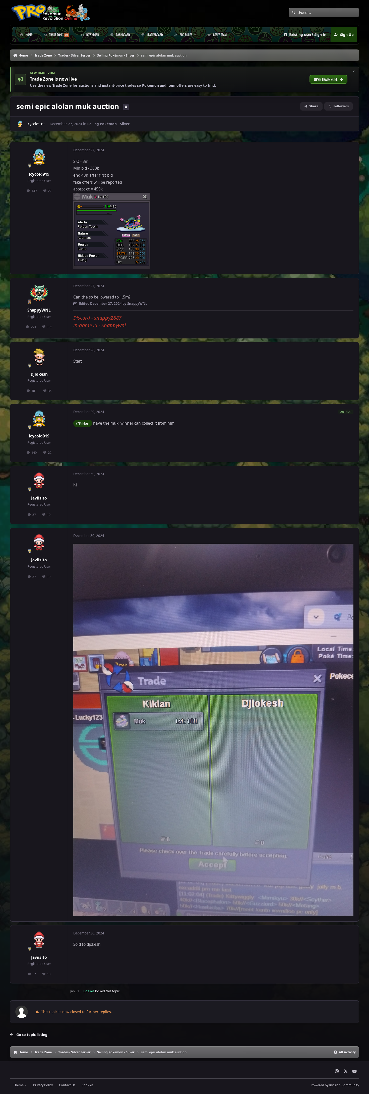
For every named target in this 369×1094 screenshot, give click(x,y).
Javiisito (39, 498)
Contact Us (67, 1085)
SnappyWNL (39, 310)
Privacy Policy (43, 1085)
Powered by (335, 1085)
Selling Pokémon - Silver (108, 123)
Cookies (87, 1085)
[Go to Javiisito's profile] (39, 481)
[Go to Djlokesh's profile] (39, 357)
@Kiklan (82, 423)
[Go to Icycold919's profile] (20, 124)
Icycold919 (35, 123)
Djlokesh (39, 374)
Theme (18, 1085)
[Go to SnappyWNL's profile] (39, 293)
